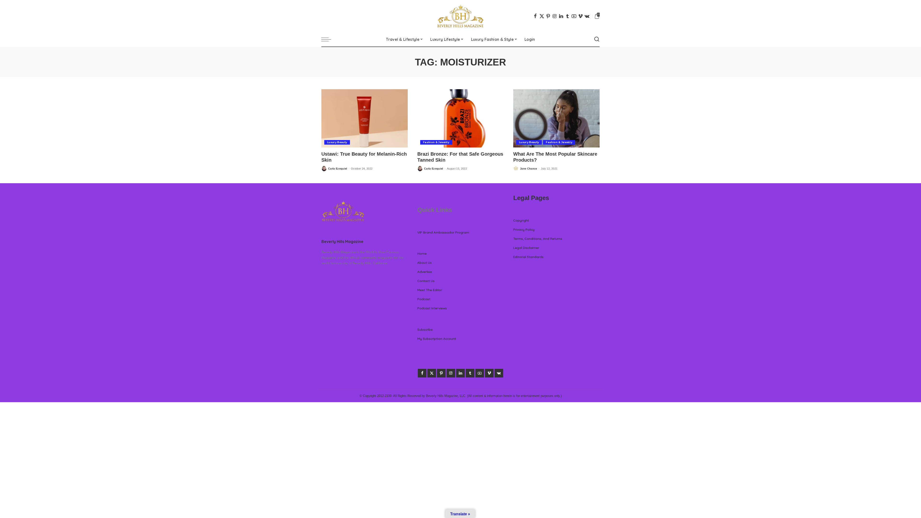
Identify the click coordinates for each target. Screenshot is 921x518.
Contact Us (426, 281)
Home (422, 253)
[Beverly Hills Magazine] (460, 16)
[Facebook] (535, 16)
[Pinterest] (548, 16)
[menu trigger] (328, 39)
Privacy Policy (524, 229)
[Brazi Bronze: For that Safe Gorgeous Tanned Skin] (460, 118)
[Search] (597, 39)
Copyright (521, 220)
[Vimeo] (580, 16)
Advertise (424, 272)
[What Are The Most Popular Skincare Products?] (556, 118)
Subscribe (425, 329)
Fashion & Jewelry (436, 142)
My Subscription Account (436, 338)
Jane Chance (528, 168)
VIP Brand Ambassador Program (443, 232)
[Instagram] (554, 16)
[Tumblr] (567, 16)
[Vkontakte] (586, 16)
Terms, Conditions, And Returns (537, 238)
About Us (424, 262)
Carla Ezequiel (337, 168)
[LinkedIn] (561, 16)
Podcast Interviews (432, 308)
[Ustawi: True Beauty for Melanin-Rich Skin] (364, 118)
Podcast (423, 299)
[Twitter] (541, 16)
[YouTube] (574, 16)
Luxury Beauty (337, 142)
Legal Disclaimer (526, 248)
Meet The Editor (429, 290)
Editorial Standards (528, 257)
